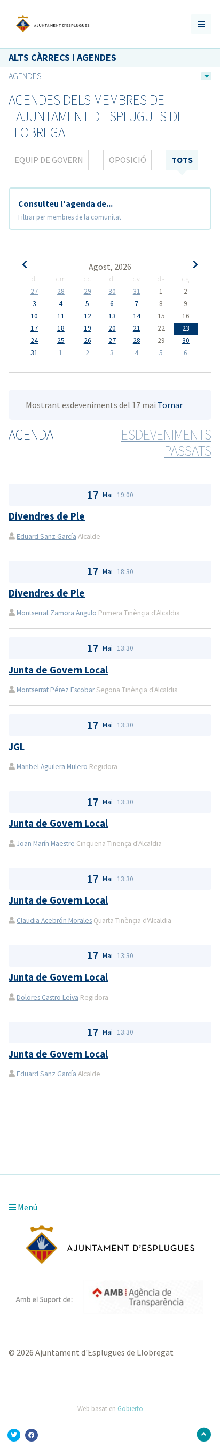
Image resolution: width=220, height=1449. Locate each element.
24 (34, 340)
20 (112, 328)
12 (87, 316)
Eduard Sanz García (46, 536)
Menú (26, 1207)
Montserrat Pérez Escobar (56, 689)
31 (136, 291)
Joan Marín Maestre (46, 843)
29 (87, 291)
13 (112, 316)
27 (34, 291)
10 (34, 316)
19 (87, 328)
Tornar (170, 405)
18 (61, 328)
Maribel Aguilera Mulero (52, 766)
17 (34, 328)
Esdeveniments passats (166, 443)
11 (61, 316)
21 (136, 328)
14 (136, 316)
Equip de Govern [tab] (48, 159)
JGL (17, 747)
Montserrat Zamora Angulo (57, 612)
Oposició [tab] (127, 159)
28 (61, 291)
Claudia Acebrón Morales (54, 920)
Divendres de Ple (47, 516)
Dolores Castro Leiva (47, 997)
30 (112, 291)
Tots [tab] (182, 159)
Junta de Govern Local (58, 670)
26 (87, 340)
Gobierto (130, 1408)
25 (61, 340)
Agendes (25, 76)
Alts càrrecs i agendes (62, 57)
